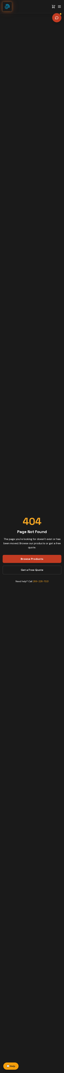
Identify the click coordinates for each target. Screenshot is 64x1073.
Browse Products (32, 559)
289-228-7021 (41, 581)
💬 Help (11, 1066)
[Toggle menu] (59, 7)
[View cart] (53, 7)
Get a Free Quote (32, 570)
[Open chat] (56, 17)
